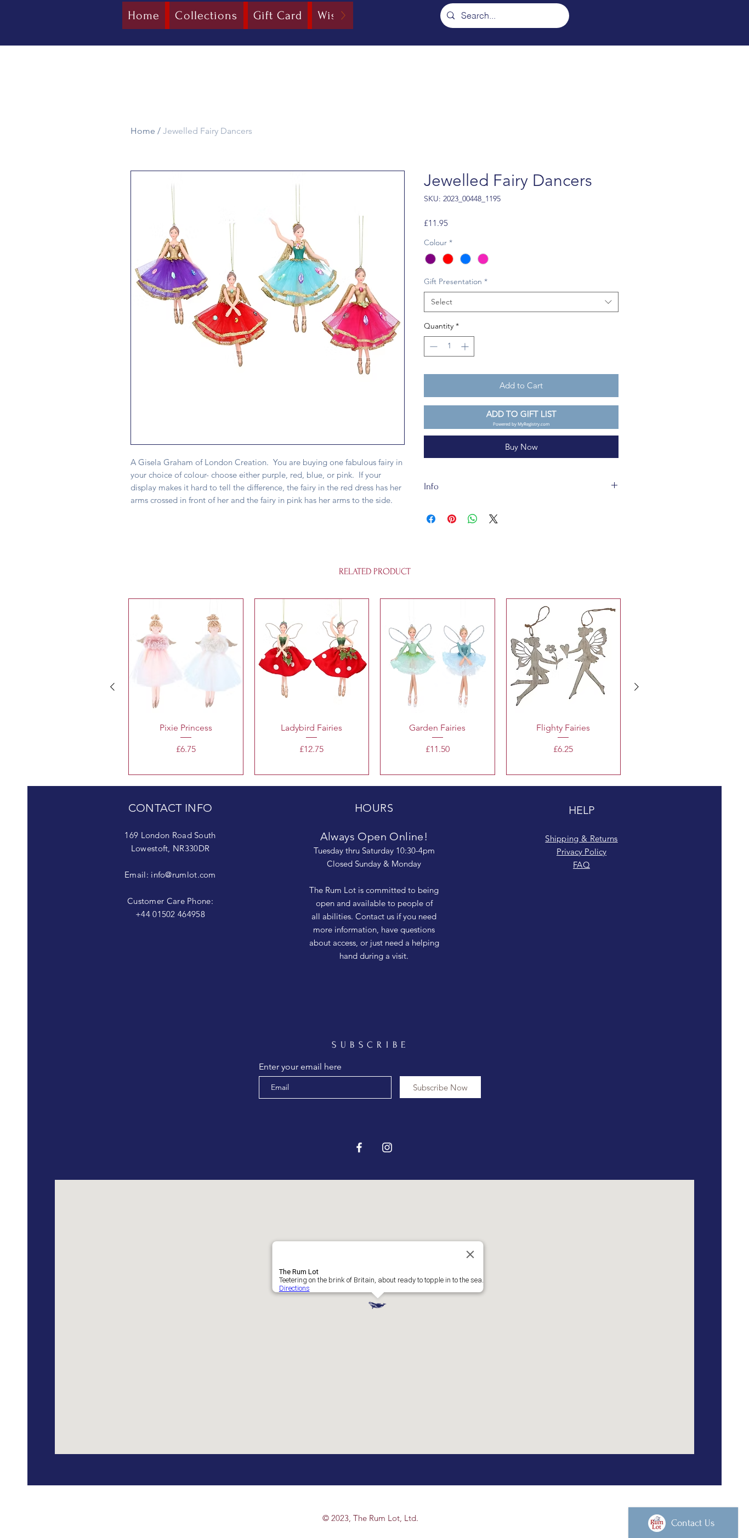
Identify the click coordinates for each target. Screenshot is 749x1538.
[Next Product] (636, 686)
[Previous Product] (112, 686)
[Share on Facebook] (431, 518)
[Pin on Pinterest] (451, 518)
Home (142, 131)
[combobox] (521, 302)
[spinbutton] (449, 346)
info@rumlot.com (183, 874)
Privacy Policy (581, 851)
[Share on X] (493, 518)
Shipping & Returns (581, 838)
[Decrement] (432, 346)
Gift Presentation (455, 281)
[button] (521, 417)
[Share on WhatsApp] (472, 518)
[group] (374, 687)
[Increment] (466, 346)
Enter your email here (300, 1066)
